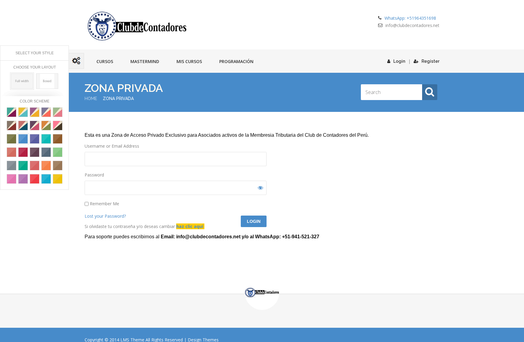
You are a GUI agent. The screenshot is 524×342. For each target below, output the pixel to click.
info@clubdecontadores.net (412, 25)
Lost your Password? (105, 216)
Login (399, 61)
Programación (236, 61)
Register (430, 61)
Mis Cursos (189, 61)
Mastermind (144, 61)
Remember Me (104, 203)
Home (91, 98)
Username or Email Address (112, 146)
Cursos (104, 61)
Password (94, 175)
